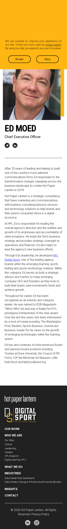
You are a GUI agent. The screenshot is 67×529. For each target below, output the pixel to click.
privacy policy (53, 44)
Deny (47, 59)
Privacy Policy (40, 514)
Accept (19, 59)
